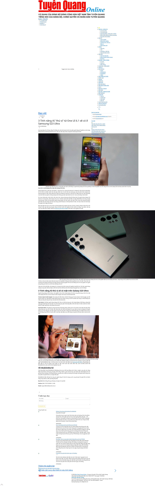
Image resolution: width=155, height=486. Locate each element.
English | (40, 19)
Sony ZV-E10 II (98, 118)
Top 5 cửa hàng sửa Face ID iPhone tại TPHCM (66, 425)
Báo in (42, 23)
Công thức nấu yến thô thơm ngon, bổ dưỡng (66, 453)
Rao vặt (42, 113)
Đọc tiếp (93, 121)
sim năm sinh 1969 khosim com (101, 116)
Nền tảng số (43, 24)
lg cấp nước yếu (98, 114)
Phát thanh (43, 22)
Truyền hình (44, 20)
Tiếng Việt (45, 19)
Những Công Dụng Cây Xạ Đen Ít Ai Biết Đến (66, 411)
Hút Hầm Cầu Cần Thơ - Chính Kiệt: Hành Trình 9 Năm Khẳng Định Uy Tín (98, 125)
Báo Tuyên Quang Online (80, 474)
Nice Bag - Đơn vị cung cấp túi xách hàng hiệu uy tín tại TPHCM (70, 439)
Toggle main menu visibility (68, 69)
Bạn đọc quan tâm (95, 112)
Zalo (43, 117)
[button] (107, 107)
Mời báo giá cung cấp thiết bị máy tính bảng (55, 470)
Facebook (42, 116)
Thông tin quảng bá (46, 466)
